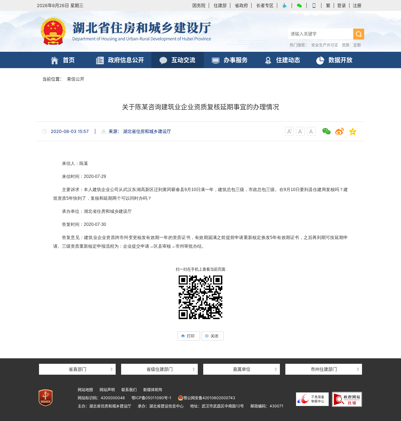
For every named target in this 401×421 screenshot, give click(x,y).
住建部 (220, 5)
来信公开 (75, 79)
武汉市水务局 (323, 359)
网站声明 (107, 389)
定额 (357, 45)
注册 (357, 5)
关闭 (214, 336)
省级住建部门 (159, 369)
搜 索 (358, 34)
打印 (190, 336)
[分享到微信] (326, 131)
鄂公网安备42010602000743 (209, 397)
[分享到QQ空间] (352, 131)
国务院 (198, 5)
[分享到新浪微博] (339, 131)
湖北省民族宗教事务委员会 (77, 359)
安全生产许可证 (324, 45)
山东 (159, 359)
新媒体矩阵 (152, 389)
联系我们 (129, 389)
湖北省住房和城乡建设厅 (127, 31)
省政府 (241, 5)
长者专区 (265, 5)
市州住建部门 (324, 369)
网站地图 (85, 389)
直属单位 (241, 369)
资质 (345, 45)
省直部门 (77, 369)
